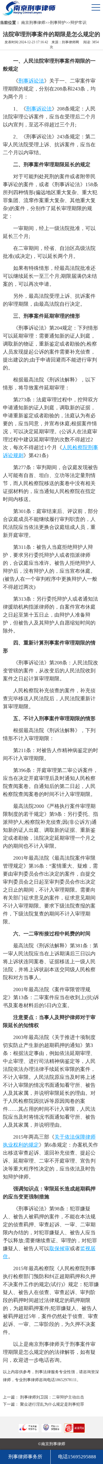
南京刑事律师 (33, 22)
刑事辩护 (58, 22)
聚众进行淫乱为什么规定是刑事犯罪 (52, 1404)
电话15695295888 (77, 1456)
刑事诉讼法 (31, 81)
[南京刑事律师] (12, 7)
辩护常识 (78, 22)
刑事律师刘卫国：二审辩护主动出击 (52, 1397)
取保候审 (59, 1248)
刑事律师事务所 (25, 1456)
